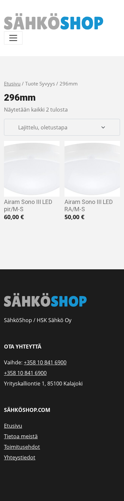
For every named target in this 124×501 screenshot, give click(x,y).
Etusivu (12, 83)
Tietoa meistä (21, 436)
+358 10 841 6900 (45, 362)
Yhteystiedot (19, 457)
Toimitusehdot (22, 447)
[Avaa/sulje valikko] (13, 38)
